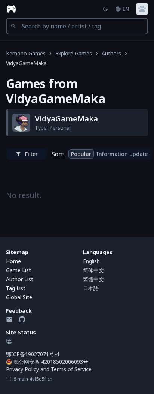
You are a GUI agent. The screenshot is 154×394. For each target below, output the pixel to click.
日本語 (91, 288)
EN (126, 8)
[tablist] (109, 154)
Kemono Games (26, 53)
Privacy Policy (22, 369)
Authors (111, 53)
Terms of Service (71, 369)
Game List (18, 270)
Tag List (15, 288)
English (91, 261)
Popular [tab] (81, 153)
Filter (31, 153)
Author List (19, 279)
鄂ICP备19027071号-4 (32, 354)
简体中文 (93, 270)
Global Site (19, 297)
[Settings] (142, 9)
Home (13, 261)
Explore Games (73, 53)
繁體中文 (93, 279)
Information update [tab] (122, 153)
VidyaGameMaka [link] (26, 63)
